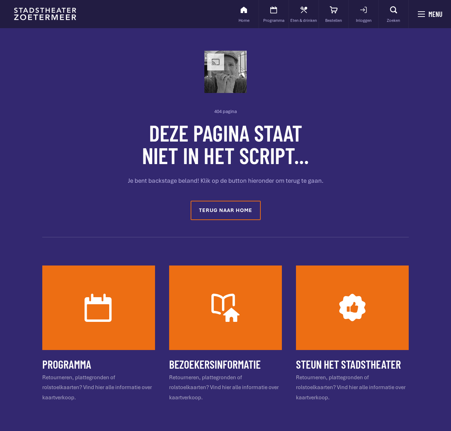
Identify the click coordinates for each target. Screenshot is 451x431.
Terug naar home (225, 210)
